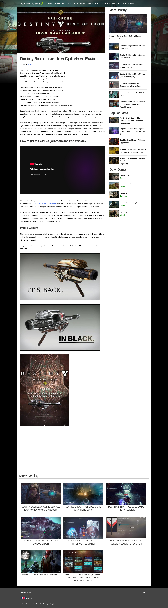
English (29, 598)
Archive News (26, 592)
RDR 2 (107, 3)
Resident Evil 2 (86, 3)
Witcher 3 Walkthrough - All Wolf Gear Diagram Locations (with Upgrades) (132, 161)
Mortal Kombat (129, 3)
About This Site (26, 604)
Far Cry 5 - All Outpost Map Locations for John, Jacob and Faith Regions (131, 120)
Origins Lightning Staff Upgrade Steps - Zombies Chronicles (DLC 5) (132, 131)
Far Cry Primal (125, 184)
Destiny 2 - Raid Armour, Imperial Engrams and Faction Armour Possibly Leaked (132, 104)
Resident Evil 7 (125, 175)
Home (50, 3)
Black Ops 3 (73, 3)
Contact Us (37, 604)
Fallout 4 (123, 193)
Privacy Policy (48, 604)
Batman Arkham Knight (129, 203)
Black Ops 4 (60, 3)
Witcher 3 (116, 3)
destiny (30, 64)
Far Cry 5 (99, 3)
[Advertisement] (86, 84)
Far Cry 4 (123, 212)
